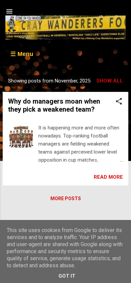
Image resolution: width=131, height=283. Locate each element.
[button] (119, 102)
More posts (65, 198)
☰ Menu (21, 54)
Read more (108, 177)
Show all (109, 81)
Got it (66, 276)
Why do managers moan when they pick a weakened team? (54, 105)
